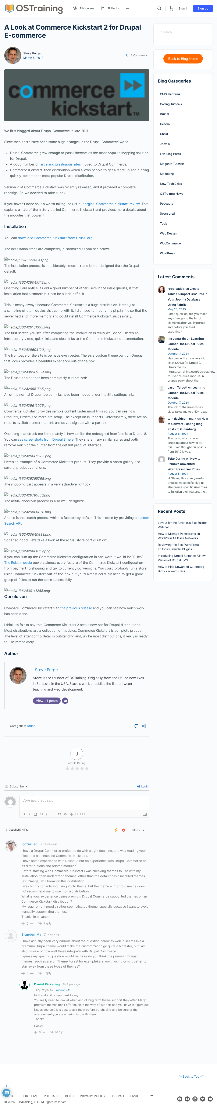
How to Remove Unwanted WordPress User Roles (184, 464)
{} (76, 813)
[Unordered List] (53, 814)
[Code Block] (65, 814)
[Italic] (30, 814)
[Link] (71, 814)
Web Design (168, 233)
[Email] (65, 701)
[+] (82, 813)
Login (144, 786)
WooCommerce (170, 243)
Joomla (165, 144)
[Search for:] (183, 32)
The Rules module (18, 562)
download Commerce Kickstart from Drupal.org (55, 238)
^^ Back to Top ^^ (191, 1076)
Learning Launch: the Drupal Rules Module (186, 344)
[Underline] (36, 814)
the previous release (76, 608)
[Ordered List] (47, 814)
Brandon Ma (62, 990)
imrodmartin (177, 338)
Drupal (31, 726)
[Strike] (42, 814)
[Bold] (24, 814)
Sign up (203, 8)
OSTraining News (172, 193)
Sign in (184, 8)
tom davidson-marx (182, 418)
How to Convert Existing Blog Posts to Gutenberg (188, 424)
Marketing (167, 173)
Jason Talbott (177, 387)
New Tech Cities (171, 183)
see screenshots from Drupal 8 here (46, 439)
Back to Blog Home (183, 59)
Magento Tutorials (172, 163)
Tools (163, 223)
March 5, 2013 (33, 57)
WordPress (167, 253)
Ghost (164, 134)
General (165, 124)
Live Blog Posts (170, 154)
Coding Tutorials (171, 104)
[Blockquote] (59, 814)
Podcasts (166, 203)
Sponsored (167, 213)
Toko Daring (176, 458)
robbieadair (176, 288)
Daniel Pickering (47, 984)
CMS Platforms (170, 94)
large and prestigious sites (60, 164)
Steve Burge (31, 53)
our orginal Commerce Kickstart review (109, 204)
